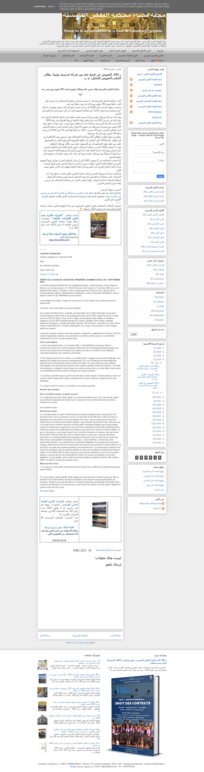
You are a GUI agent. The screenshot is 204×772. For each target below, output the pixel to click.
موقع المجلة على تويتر (155, 485)
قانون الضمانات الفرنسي (128, 55)
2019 (158, 408)
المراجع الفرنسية (122, 60)
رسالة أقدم (45, 635)
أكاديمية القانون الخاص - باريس (149, 74)
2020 (158, 405)
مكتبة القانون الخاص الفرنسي (150, 96)
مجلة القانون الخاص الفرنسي (150, 123)
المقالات (161, 269)
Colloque (160, 302)
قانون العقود (159, 242)
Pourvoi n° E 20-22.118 (49, 274)
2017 (158, 416)
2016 (158, 420)
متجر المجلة (140, 60)
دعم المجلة (105, 60)
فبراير (156, 362)
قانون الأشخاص (158, 224)
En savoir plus (47, 491)
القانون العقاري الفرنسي (153, 55)
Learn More (40, 6)
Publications (159, 315)
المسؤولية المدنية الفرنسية (68, 51)
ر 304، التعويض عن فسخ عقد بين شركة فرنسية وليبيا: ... (149, 385)
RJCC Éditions (155, 112)
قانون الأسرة (159, 219)
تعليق (162, 274)
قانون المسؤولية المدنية (154, 246)
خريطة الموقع (89, 60)
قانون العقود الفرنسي (94, 51)
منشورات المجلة (49, 55)
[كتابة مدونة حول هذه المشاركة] (82, 550)
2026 (158, 348)
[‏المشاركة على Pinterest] (74, 550)
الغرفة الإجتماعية (87, 55)
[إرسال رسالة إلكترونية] (90, 550)
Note (162, 306)
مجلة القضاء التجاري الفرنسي (150, 79)
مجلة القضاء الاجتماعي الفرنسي (149, 101)
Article (161, 297)
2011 (158, 439)
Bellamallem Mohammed (150, 503)
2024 (158, 355)
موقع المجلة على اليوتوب (154, 476)
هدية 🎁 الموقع (157, 60)
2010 (158, 442)
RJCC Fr (157, 508)
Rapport (160, 320)
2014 (158, 427)
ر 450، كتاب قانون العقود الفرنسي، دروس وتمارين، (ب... (147, 368)
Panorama (159, 311)
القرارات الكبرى (157, 265)
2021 (158, 401)
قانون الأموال (158, 228)
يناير (157, 392)
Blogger (73, 766)
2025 (158, 352)
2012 (158, 435)
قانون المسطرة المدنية (155, 251)
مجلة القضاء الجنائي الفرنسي (150, 106)
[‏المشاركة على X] (79, 550)
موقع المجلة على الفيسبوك (153, 471)
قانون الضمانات (158, 237)
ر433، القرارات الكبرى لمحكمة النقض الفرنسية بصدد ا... (148, 376)
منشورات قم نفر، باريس (152, 90)
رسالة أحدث (115, 635)
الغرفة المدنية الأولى (156, 192)
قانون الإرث (159, 233)
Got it (51, 6)
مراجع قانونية (158, 279)
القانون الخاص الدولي (155, 215)
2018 (158, 412)
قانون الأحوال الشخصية (141, 51)
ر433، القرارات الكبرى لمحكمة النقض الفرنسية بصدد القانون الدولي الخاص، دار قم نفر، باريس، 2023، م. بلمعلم (76, 730)
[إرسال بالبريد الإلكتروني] (85, 550)
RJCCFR (158, 85)
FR (76, 60)
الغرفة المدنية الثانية (156, 201)
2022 (158, 397)
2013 (158, 431)
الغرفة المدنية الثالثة (156, 196)
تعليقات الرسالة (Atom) (75, 643)
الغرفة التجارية (106, 55)
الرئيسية (160, 51)
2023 (158, 359)
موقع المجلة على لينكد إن (153, 480)
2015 (158, 423)
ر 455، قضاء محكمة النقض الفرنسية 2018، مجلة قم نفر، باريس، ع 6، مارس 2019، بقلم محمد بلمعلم (74, 676)
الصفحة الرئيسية (80, 635)
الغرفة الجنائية (68, 55)
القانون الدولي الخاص (117, 51)
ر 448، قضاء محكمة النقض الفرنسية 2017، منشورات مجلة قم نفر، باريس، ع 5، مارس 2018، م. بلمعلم (74, 689)
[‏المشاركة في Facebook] (77, 550)
